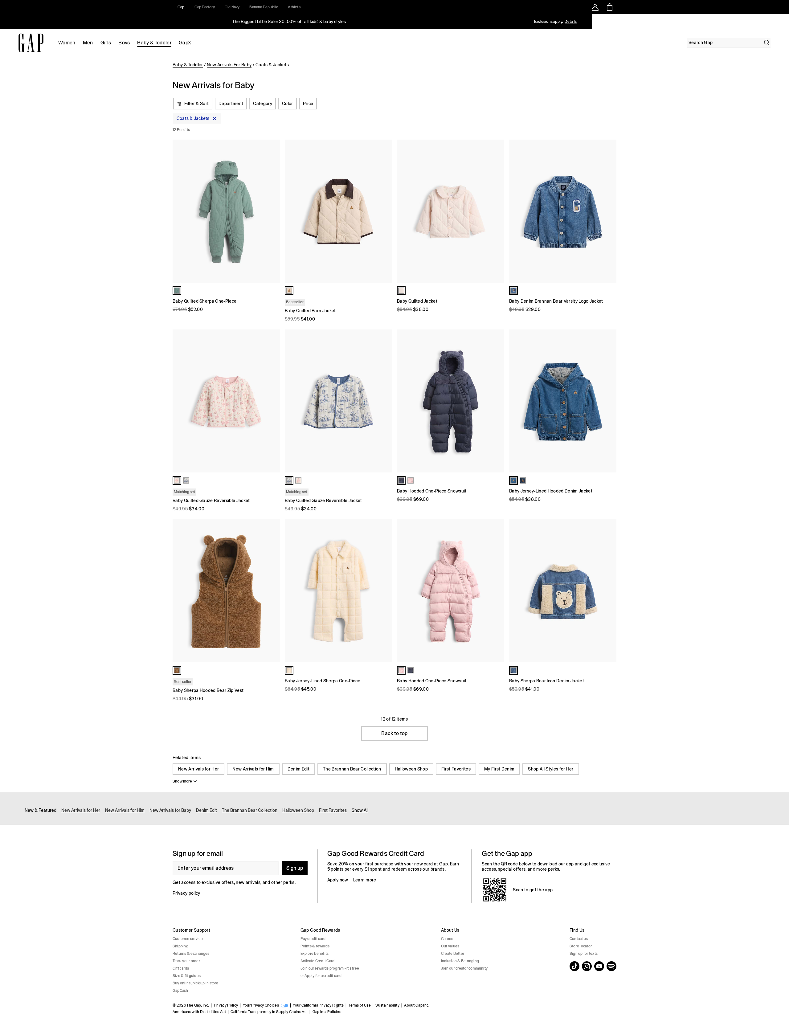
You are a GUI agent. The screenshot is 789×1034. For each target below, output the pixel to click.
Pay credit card (313, 939)
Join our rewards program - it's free (329, 968)
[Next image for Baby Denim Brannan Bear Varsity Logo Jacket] (609, 211)
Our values (450, 946)
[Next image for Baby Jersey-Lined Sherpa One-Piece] (385, 591)
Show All (360, 810)
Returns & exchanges (191, 953)
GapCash (180, 990)
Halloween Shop (411, 768)
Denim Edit (298, 768)
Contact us (579, 939)
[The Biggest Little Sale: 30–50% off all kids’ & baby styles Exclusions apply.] (289, 21)
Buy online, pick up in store (196, 983)
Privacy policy (186, 893)
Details (571, 21)
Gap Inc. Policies (327, 1012)
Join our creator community (464, 968)
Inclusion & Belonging (460, 961)
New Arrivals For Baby (229, 64)
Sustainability (387, 1005)
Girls (105, 43)
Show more (182, 781)
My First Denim (499, 768)
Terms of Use (359, 1005)
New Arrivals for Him (253, 768)
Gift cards (181, 968)
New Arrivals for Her (198, 768)
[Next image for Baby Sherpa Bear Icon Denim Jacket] (609, 591)
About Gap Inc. (416, 1005)
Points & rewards (315, 946)
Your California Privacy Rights (318, 1005)
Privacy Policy (226, 1005)
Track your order (186, 961)
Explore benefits (314, 953)
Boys (124, 43)
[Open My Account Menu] (595, 7)
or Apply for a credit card (320, 976)
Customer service (188, 939)
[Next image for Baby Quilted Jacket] (497, 211)
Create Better (452, 953)
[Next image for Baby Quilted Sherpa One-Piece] (272, 211)
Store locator (581, 946)
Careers (448, 939)
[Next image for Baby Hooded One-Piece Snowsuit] (497, 401)
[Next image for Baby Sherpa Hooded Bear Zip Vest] (272, 591)
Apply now (337, 879)
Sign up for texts (584, 953)
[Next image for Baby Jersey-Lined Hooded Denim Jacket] (609, 401)
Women (67, 43)
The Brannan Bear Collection (352, 768)
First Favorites (456, 768)
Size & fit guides (187, 976)
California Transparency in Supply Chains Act (269, 1012)
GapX (185, 43)
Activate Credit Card (317, 961)
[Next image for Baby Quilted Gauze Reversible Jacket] (272, 401)
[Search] (767, 42)
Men (88, 43)
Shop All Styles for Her (550, 768)
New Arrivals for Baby (170, 810)
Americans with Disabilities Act (199, 1012)
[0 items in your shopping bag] (609, 7)
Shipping (180, 946)
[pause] (782, 21)
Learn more (364, 879)
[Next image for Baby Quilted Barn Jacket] (385, 211)
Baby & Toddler (154, 43)
